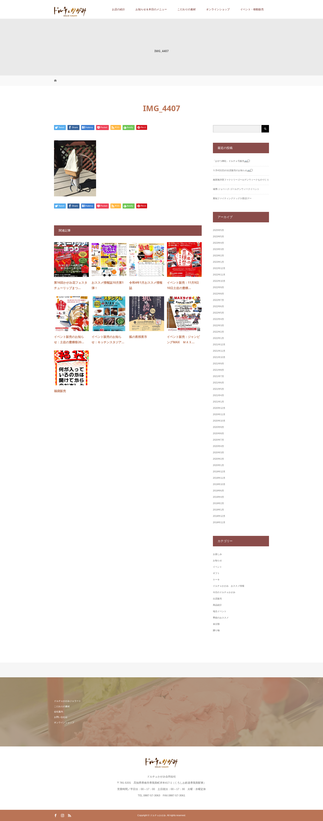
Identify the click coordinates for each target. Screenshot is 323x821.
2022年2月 (218, 332)
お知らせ (217, 560)
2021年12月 (219, 344)
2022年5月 (218, 312)
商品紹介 (217, 605)
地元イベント (219, 611)
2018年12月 (219, 516)
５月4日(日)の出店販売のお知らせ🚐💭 (233, 170)
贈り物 (216, 630)
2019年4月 (218, 497)
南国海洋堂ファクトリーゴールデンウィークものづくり (241, 179)
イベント (217, 567)
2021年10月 (219, 357)
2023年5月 (218, 236)
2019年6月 (218, 490)
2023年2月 (218, 255)
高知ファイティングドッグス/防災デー (232, 198)
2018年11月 (219, 522)
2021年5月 (218, 389)
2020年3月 (218, 452)
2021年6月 (218, 382)
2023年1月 (218, 262)
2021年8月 (218, 370)
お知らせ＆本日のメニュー (151, 9)
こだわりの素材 (186, 9)
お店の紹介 (118, 9)
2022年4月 (218, 319)
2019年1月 (218, 509)
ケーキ (216, 579)
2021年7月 (218, 376)
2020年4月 (218, 446)
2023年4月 (218, 243)
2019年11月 (219, 478)
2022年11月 (219, 274)
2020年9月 (218, 427)
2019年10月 (219, 484)
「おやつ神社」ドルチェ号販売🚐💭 (231, 161)
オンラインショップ (218, 9)
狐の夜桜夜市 (138, 337)
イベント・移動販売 (252, 9)
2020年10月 (219, 420)
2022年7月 (218, 300)
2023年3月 (218, 249)
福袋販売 (60, 391)
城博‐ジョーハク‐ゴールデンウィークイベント (236, 189)
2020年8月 (218, 433)
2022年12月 (219, 268)
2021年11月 (219, 351)
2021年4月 (218, 395)
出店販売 (217, 598)
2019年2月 (218, 503)
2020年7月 (218, 440)
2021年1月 (218, 401)
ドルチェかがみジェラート (67, 701)
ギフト (216, 573)
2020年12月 (219, 408)
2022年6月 (218, 306)
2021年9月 (218, 363)
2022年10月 (219, 281)
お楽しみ (217, 554)
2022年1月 (218, 338)
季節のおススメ (221, 617)
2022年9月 (218, 287)
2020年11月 (219, 414)
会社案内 (58, 711)
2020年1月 (218, 465)
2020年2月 (218, 459)
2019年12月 (219, 471)
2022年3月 (218, 325)
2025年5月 (218, 230)
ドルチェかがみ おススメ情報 (228, 586)
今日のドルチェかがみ (224, 592)
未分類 (216, 624)
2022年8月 (218, 293)
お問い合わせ (60, 717)
